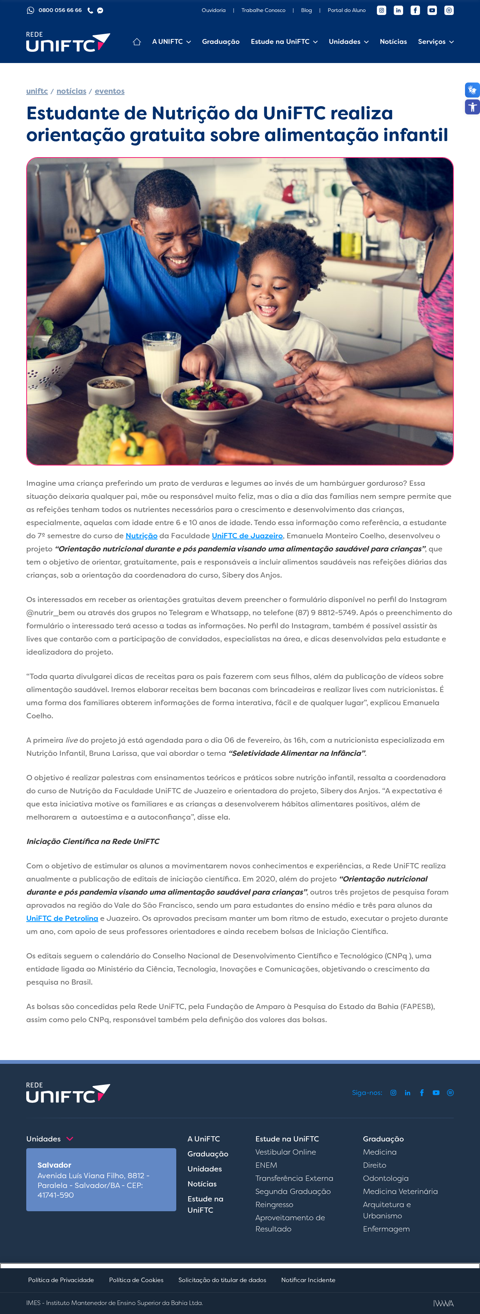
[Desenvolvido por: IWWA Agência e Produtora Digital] (444, 1303)
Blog (306, 10)
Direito (374, 1165)
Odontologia (386, 1178)
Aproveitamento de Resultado (290, 1223)
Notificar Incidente (308, 1280)
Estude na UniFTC (206, 1204)
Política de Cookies (136, 1280)
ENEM (266, 1165)
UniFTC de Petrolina (62, 918)
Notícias (393, 41)
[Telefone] (90, 11)
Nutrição (142, 536)
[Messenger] (100, 11)
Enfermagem (386, 1229)
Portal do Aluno (347, 10)
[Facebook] (415, 10)
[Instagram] (381, 10)
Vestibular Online (285, 1152)
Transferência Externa (294, 1178)
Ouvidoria (214, 10)
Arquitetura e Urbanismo (387, 1210)
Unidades (205, 1169)
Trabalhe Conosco (263, 10)
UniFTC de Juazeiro (247, 536)
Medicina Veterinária (400, 1191)
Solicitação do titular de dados (222, 1280)
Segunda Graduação (293, 1191)
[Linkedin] (398, 10)
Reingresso (274, 1204)
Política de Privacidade (61, 1280)
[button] (472, 106)
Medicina (380, 1152)
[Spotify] (449, 10)
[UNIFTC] (68, 42)
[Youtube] (432, 10)
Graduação (221, 41)
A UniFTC (204, 1139)
